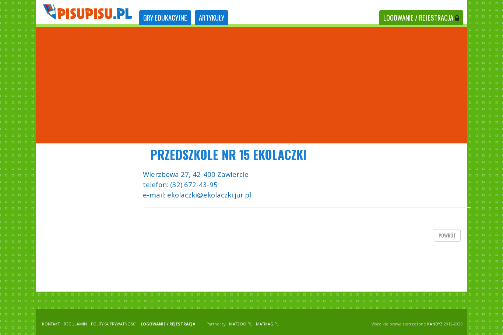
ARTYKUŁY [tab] (211, 17)
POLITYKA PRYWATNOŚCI (114, 324)
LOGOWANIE (418, 17)
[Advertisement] (251, 85)
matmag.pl (267, 324)
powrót (447, 235)
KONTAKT (51, 324)
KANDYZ (435, 324)
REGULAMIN (75, 324)
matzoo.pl (240, 324)
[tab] (165, 17)
